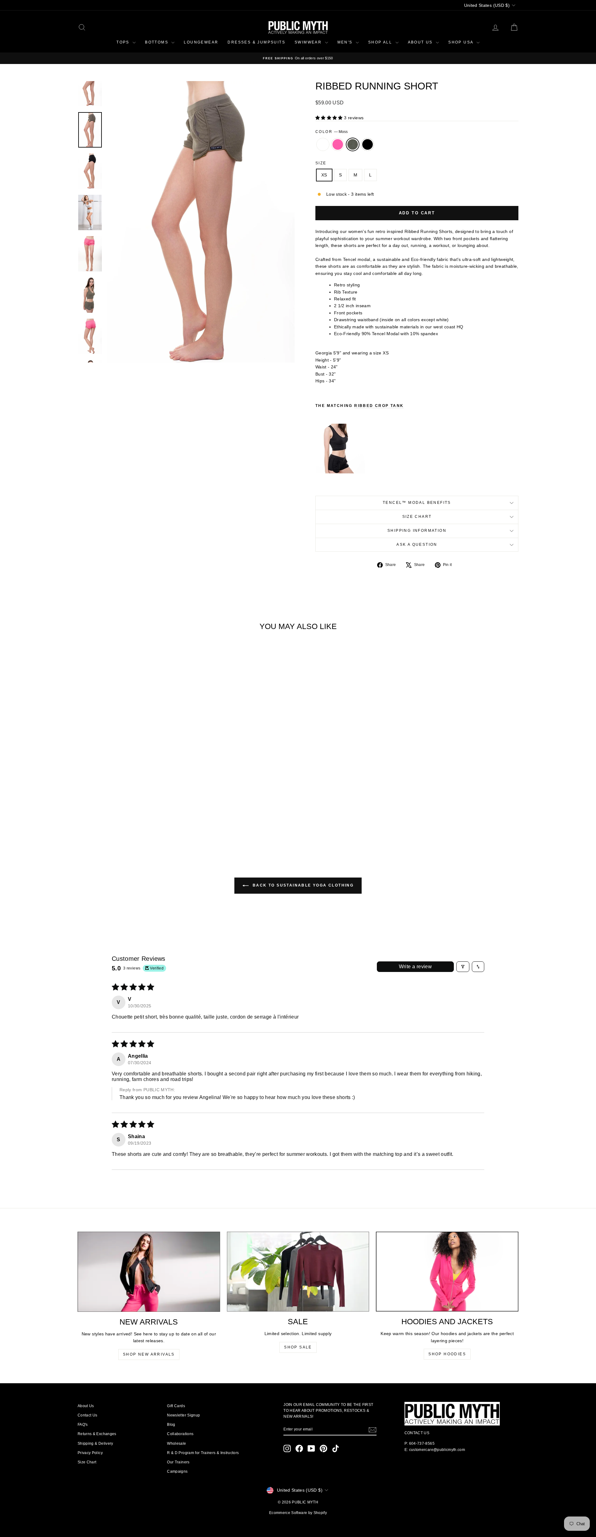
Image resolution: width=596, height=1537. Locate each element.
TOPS (123, 42)
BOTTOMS (157, 42)
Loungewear (201, 42)
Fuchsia (338, 144)
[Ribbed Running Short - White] (117, 825)
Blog (171, 1424)
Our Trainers (178, 1462)
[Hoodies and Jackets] (447, 1272)
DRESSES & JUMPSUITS (256, 42)
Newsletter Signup (183, 1415)
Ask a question (416, 544)
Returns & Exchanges (97, 1434)
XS (324, 174)
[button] (329, 117)
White (323, 144)
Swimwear (309, 42)
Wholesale (176, 1443)
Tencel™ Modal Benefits (417, 502)
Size (321, 163)
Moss (352, 144)
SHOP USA (461, 42)
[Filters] (462, 966)
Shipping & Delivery (95, 1443)
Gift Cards (176, 1406)
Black (367, 144)
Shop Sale (298, 1347)
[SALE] (298, 1272)
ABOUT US (421, 42)
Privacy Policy (90, 1453)
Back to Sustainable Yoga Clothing (302, 885)
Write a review (415, 966)
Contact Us (87, 1415)
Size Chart (417, 516)
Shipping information (416, 530)
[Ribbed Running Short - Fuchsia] (126, 825)
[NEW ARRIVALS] (149, 1272)
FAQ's (83, 1424)
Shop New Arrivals (149, 1354)
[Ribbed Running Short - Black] (143, 825)
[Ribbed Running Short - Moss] (134, 825)
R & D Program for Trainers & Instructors (203, 1453)
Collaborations (180, 1434)
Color (331, 132)
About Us (86, 1406)
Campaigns (177, 1471)
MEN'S (345, 42)
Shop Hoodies (447, 1354)
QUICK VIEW (130, 797)
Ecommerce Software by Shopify (298, 1513)
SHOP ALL (381, 42)
